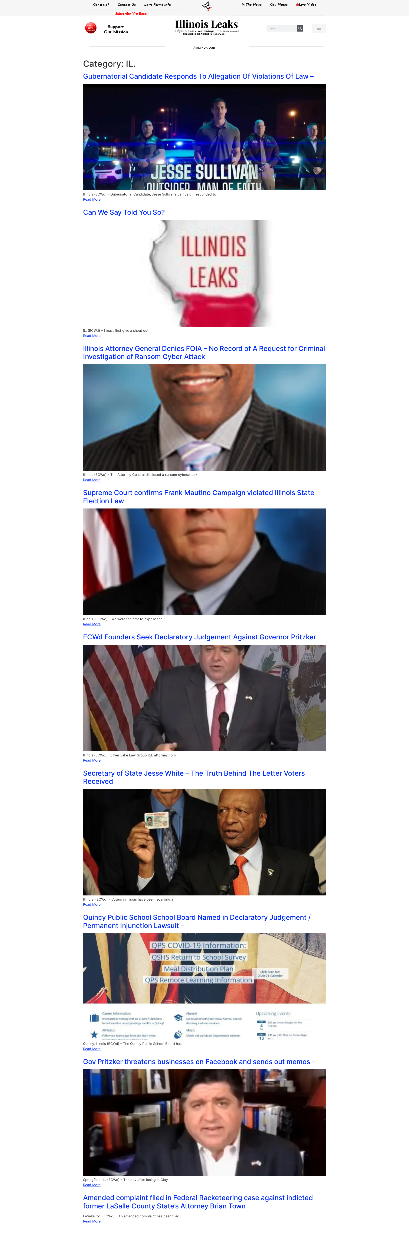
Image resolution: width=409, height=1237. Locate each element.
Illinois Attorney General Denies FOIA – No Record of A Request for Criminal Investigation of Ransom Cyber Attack (204, 352)
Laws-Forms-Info (157, 5)
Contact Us (127, 5)
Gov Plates (279, 5)
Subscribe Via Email (131, 14)
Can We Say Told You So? (124, 212)
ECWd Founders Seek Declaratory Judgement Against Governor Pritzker (199, 637)
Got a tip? (101, 5)
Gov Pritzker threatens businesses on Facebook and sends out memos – (199, 1061)
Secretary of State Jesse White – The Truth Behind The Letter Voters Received (194, 777)
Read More (92, 199)
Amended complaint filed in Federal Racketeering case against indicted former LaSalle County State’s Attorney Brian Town (198, 1202)
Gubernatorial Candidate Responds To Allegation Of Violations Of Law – (198, 76)
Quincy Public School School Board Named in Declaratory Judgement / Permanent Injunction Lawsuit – (197, 921)
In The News (252, 5)
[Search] (300, 28)
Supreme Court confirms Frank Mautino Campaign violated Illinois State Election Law (198, 496)
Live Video (308, 5)
